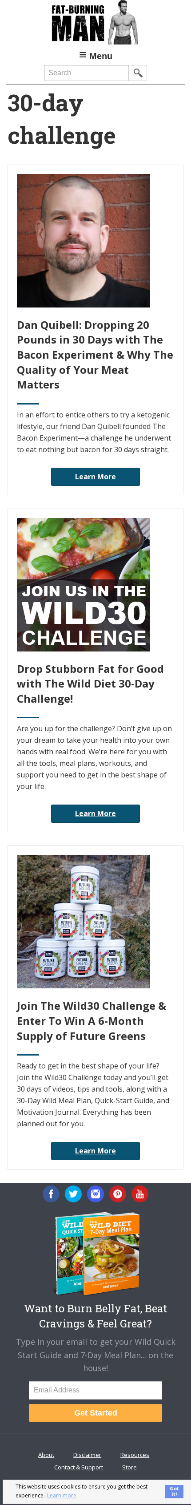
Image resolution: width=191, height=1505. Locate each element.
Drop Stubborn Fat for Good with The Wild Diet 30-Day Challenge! (90, 683)
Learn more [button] (61, 1495)
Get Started (95, 1412)
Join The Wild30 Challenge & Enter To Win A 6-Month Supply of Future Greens (91, 1020)
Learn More (95, 476)
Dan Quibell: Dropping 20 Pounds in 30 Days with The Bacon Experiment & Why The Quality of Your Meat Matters (95, 354)
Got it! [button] (174, 1491)
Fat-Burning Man (95, 22)
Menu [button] (100, 56)
